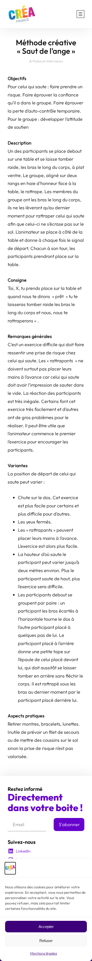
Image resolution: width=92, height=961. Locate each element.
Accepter (46, 926)
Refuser (46, 940)
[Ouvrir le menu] (80, 14)
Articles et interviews (46, 61)
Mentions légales (43, 953)
